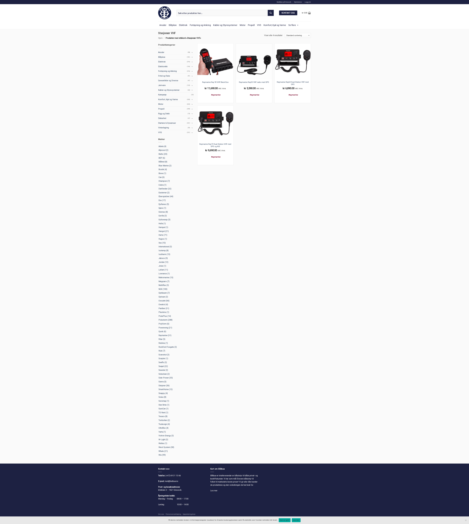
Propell (251, 25)
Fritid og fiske (164, 76)
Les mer (213, 490)
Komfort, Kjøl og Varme (275, 25)
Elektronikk (163, 66)
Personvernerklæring (173, 514)
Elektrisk (183, 25)
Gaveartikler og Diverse (168, 80)
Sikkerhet (162, 118)
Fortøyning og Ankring (200, 25)
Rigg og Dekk (164, 113)
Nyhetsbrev (298, 2)
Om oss (161, 514)
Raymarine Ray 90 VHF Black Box (215, 82)
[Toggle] (192, 52)
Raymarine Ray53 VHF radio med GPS (254, 82)
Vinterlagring (163, 128)
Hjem (160, 38)
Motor (242, 25)
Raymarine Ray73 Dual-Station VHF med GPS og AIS (215, 145)
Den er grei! (284, 520)
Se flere (292, 25)
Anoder (162, 25)
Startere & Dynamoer (167, 123)
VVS (259, 25)
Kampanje (162, 95)
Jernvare (162, 85)
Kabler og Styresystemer (225, 25)
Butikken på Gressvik (284, 2)
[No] (465, 521)
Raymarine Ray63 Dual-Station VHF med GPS (293, 83)
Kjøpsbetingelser (189, 514)
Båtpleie (173, 25)
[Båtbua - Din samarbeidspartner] (165, 12)
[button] (308, 2)
